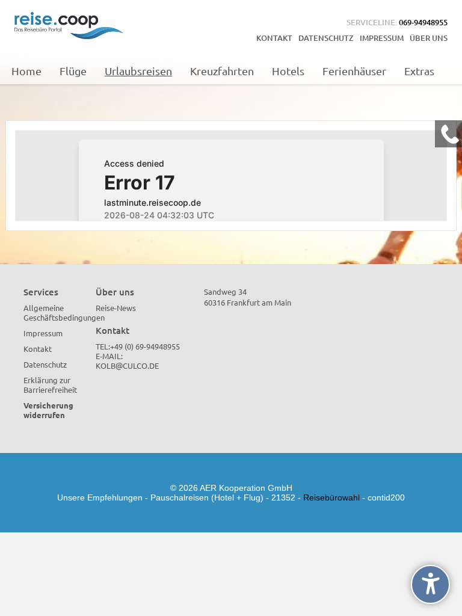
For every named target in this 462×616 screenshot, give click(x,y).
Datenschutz (326, 37)
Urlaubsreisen (138, 70)
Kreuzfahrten (222, 70)
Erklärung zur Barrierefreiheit (50, 385)
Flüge (73, 70)
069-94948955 (423, 22)
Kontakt (274, 37)
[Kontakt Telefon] (448, 133)
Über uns (429, 37)
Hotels (288, 70)
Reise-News (116, 308)
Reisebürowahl (331, 497)
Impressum (382, 37)
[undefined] (430, 584)
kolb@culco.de (127, 365)
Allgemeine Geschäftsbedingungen (64, 312)
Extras (419, 70)
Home (26, 70)
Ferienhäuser (354, 70)
